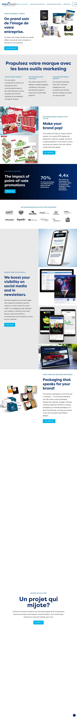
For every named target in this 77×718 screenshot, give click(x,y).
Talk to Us (10, 191)
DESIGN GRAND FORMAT (54, 4)
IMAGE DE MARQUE (22, 4)
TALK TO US (9, 324)
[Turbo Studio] (9, 4)
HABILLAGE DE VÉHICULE (37, 4)
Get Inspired (49, 152)
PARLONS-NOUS (11, 48)
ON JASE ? (38, 622)
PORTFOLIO (66, 4)
